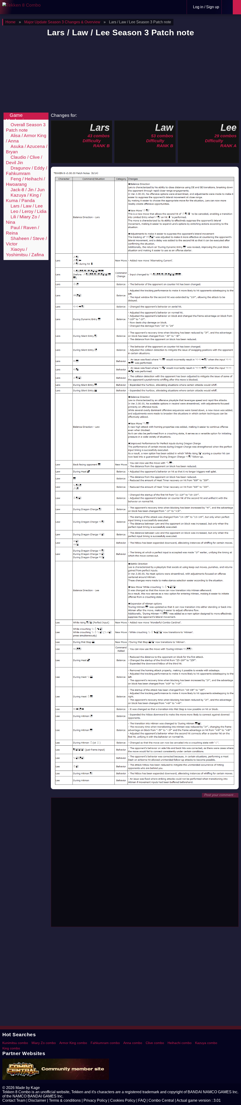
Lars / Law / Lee (26, 205)
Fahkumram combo (105, 1043)
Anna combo (132, 1043)
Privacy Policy (95, 1100)
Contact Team (13, 1100)
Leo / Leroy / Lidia (28, 211)
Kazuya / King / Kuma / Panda (23, 197)
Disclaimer (37, 1100)
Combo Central (161, 1100)
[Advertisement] (120, 75)
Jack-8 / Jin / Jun (27, 189)
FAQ (142, 1100)
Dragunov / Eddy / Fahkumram (26, 170)
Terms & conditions (65, 1100)
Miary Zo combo (44, 1043)
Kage (35, 1088)
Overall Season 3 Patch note (26, 127)
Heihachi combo (180, 1043)
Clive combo (155, 1043)
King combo (11, 1048)
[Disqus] (144, 864)
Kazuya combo (206, 1043)
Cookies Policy (122, 1100)
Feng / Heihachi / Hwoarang (25, 181)
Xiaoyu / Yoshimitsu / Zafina (25, 252)
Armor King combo (73, 1043)
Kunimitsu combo (15, 1043)
